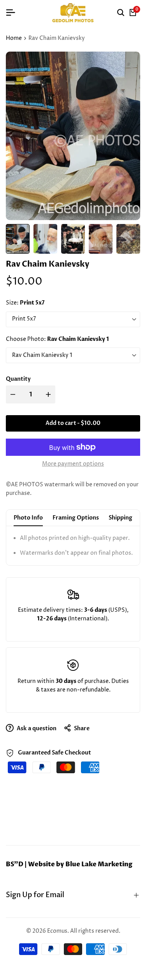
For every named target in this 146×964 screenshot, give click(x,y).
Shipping (120, 517)
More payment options (73, 464)
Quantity (18, 379)
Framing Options (76, 517)
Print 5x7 (24, 319)
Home (14, 38)
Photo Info (28, 517)
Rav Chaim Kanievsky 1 (42, 355)
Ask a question (36, 728)
